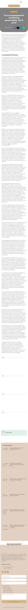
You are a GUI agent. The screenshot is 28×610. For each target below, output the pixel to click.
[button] (21, 2)
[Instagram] (5, 572)
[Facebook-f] (2, 572)
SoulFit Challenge (7, 587)
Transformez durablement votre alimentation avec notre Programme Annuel (17, 464)
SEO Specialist (21, 607)
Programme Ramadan (8, 590)
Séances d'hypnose (7, 589)
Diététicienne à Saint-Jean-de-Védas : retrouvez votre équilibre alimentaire (17, 510)
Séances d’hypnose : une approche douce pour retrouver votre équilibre (18, 479)
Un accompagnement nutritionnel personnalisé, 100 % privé (16, 448)
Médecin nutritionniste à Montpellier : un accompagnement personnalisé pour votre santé (18, 526)
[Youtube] (8, 572)
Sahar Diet (14, 11)
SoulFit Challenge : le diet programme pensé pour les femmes (17, 495)
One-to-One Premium (8, 592)
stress (15, 131)
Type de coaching (5, 585)
